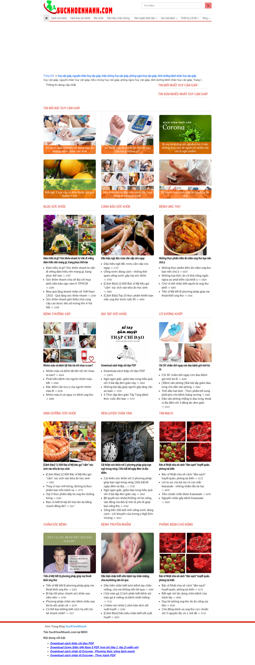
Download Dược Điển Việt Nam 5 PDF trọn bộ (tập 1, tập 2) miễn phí (94, 647)
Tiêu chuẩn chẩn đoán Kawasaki (182, 494)
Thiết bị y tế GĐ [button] (189, 18)
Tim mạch (166, 413)
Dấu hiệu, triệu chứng (118, 18)
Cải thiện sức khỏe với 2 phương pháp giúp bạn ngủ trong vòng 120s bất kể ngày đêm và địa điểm (126, 468)
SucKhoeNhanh (76, 626)
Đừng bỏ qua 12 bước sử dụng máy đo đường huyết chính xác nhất (70, 149)
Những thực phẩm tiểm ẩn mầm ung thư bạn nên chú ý (185, 260)
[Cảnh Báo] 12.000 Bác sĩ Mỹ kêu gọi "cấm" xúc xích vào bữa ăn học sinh (68, 466)
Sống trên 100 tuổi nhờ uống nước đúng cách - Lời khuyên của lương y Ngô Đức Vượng (128, 514)
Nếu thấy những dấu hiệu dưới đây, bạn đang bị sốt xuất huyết (127, 194)
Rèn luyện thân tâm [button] (145, 18)
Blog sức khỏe (54, 206)
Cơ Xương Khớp (171, 313)
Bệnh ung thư (169, 206)
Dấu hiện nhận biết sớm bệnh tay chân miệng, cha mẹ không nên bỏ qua (125, 578)
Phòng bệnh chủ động (176, 524)
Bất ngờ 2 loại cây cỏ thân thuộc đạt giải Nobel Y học (69, 194)
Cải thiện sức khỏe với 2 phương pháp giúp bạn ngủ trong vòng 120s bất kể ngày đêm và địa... (128, 482)
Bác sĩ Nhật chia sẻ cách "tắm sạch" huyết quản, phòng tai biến (184, 466)
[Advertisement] (127, 47)
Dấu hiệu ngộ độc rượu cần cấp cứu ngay (122, 258)
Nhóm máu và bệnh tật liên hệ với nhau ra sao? (68, 365)
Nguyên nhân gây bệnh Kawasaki (182, 498)
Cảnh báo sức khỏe (80, 18)
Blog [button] (205, 18)
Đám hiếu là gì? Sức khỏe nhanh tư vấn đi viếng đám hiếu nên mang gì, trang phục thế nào (68, 260)
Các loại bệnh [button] (168, 18)
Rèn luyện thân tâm (116, 413)
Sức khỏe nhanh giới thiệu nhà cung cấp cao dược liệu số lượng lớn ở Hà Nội (69, 303)
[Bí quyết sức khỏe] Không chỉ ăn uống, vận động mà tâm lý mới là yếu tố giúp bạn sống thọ (128, 502)
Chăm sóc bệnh (55, 524)
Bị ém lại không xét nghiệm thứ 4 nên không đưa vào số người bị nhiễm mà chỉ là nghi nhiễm (185, 148)
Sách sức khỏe (59, 18)
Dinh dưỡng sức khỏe (59, 413)
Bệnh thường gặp (57, 313)
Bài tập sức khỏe (114, 313)
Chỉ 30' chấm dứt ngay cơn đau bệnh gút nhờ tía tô (184, 367)
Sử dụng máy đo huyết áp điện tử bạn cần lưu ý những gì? (127, 149)
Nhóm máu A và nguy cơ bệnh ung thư (69, 394)
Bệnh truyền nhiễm (116, 524)
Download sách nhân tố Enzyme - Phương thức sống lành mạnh (92, 651)
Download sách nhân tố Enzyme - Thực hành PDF (83, 655)
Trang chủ (48, 75)
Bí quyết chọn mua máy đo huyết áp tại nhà (185, 194)
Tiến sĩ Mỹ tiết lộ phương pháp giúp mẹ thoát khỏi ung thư (67, 578)
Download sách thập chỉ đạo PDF (118, 365)
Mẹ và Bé (98, 18)
